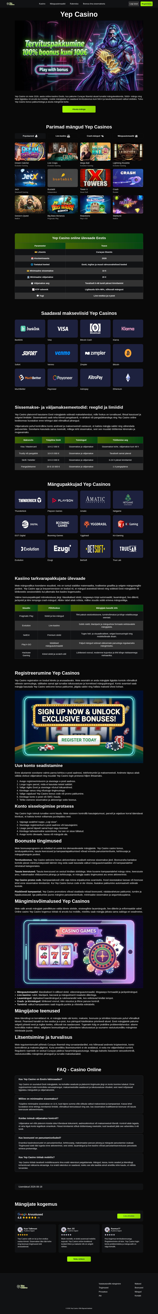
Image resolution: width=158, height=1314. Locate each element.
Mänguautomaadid (126, 136)
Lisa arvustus (128, 1216)
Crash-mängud (93, 136)
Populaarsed (28, 136)
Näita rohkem (79, 1259)
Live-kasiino (61, 136)
